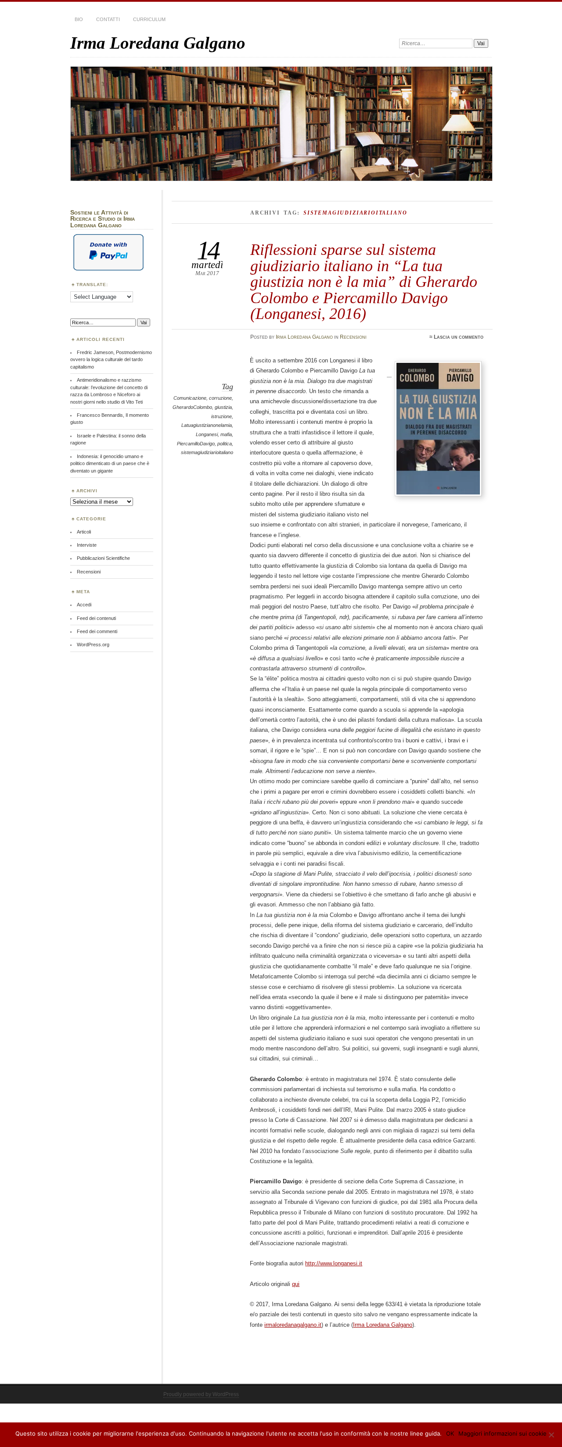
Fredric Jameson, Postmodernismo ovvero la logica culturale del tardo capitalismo (111, 359)
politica (224, 443)
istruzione (221, 416)
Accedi (84, 604)
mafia (226, 434)
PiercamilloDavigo (196, 443)
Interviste (87, 545)
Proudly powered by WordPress (201, 1394)
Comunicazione (189, 398)
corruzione (220, 398)
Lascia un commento (458, 337)
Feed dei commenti (97, 631)
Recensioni (353, 337)
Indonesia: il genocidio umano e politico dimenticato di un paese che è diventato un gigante (109, 463)
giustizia (223, 407)
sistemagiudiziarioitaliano (207, 452)
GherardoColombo (192, 407)
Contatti (108, 19)
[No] (551, 1434)
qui (295, 1284)
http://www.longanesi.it (333, 1263)
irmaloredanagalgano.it (292, 1325)
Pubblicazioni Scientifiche (103, 558)
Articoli (84, 531)
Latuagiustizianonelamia (206, 425)
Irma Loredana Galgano (157, 42)
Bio (79, 19)
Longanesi (207, 434)
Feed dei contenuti (96, 618)
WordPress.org (93, 644)
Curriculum (149, 19)
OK (450, 1433)
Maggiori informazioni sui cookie (502, 1433)
